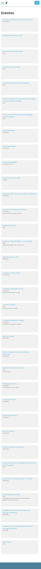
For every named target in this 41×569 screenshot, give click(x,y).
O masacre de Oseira (9, 400)
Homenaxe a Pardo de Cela (11, 273)
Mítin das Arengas (8, 336)
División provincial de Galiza (11, 178)
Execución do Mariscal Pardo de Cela (14, 210)
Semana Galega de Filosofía (11, 494)
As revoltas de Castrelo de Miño (13, 51)
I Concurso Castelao (9, 305)
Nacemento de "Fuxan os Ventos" (13, 368)
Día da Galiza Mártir (9, 130)
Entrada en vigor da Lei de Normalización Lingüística (19, 194)
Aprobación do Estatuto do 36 (12, 35)
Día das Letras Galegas (10, 162)
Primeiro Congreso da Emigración (13, 447)
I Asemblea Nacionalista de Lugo (13, 289)
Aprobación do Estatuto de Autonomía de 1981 (18, 20)
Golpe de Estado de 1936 (10, 257)
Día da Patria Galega (9, 146)
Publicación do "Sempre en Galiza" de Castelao (17, 479)
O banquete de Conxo (10, 384)
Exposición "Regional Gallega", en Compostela (17, 241)
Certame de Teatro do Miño (11, 67)
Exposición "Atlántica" (10, 225)
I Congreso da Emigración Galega (13, 320)
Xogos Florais (7, 542)
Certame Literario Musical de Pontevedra (16, 83)
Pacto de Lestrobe (8, 431)
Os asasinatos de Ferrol (10, 415)
